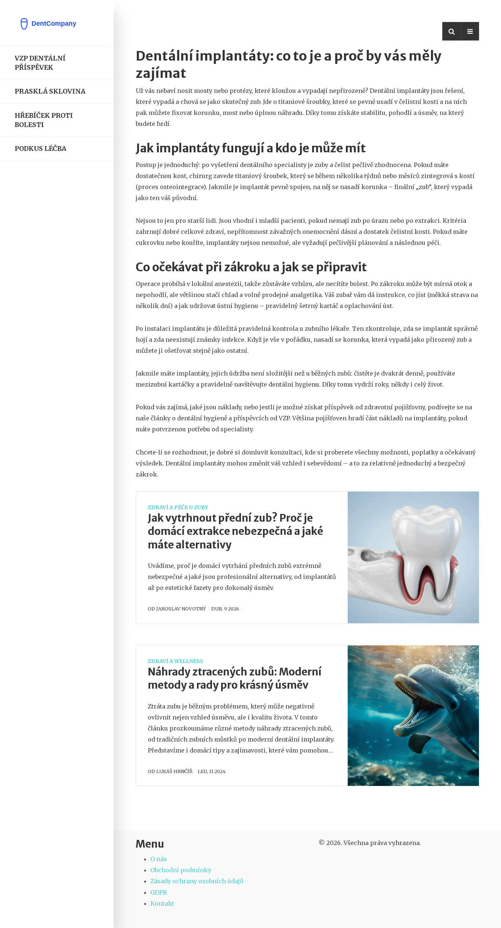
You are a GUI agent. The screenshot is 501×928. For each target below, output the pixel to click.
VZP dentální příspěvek (40, 63)
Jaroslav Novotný (181, 609)
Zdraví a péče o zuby (178, 507)
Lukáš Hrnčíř (174, 771)
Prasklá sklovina (50, 91)
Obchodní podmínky (180, 870)
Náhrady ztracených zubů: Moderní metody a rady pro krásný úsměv (235, 678)
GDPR (158, 892)
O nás (158, 859)
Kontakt (162, 903)
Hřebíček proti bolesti (44, 120)
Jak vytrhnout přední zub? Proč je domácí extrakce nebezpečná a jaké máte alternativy (235, 531)
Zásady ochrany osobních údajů (197, 881)
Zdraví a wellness (175, 661)
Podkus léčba (40, 149)
